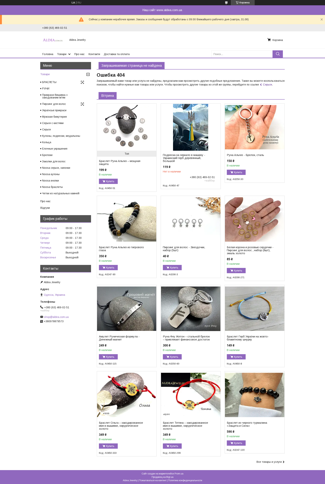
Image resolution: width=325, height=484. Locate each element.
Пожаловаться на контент (152, 480)
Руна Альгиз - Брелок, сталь (245, 155)
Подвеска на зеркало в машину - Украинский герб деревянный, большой (184, 158)
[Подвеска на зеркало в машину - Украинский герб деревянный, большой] (190, 127)
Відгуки (45, 207)
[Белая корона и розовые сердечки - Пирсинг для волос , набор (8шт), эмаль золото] (254, 219)
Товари (61, 54)
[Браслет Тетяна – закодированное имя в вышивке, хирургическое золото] (190, 394)
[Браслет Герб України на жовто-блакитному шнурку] (254, 308)
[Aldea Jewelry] (53, 39)
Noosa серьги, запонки (56, 167)
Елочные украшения (54, 148)
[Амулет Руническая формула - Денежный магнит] (126, 308)
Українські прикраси (54, 110)
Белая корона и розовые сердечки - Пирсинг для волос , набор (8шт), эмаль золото (250, 250)
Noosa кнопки (50, 180)
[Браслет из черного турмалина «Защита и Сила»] (254, 394)
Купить (110, 181)
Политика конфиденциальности (185, 480)
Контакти (94, 54)
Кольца (46, 142)
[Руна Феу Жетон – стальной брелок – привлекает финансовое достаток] (190, 308)
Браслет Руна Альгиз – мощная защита (119, 163)
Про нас (79, 54)
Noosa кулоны (51, 174)
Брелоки (47, 155)
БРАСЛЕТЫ (49, 82)
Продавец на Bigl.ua (162, 477)
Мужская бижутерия (54, 116)
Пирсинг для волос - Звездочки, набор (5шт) (184, 249)
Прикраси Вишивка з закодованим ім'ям (55, 96)
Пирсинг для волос (54, 103)
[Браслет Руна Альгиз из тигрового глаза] (126, 219)
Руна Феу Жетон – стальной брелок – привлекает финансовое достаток (186, 338)
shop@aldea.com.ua (56, 316)
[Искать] (278, 54)
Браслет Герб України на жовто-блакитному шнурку (248, 338)
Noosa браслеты (52, 186)
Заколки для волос (53, 161)
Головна (47, 54)
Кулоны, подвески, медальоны (61, 135)
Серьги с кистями (53, 123)
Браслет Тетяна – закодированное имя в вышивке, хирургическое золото (185, 425)
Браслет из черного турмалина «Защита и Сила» (247, 424)
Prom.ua (179, 473)
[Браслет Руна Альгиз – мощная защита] (126, 127)
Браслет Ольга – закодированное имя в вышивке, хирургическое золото (121, 425)
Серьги (267, 84)
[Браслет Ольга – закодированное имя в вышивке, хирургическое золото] (126, 394)
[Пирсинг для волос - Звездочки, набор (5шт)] (190, 219)
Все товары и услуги (269, 461)
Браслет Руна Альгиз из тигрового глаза (121, 249)
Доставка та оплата (117, 54)
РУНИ (45, 88)
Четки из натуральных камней (60, 193)
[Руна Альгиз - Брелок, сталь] (254, 127)
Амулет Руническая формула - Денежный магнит (119, 338)
